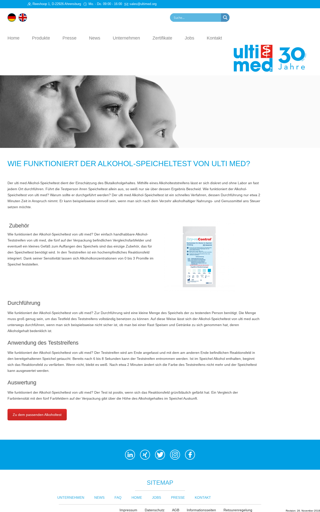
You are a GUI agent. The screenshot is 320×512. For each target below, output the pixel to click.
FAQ (118, 497)
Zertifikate (162, 38)
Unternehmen (126, 38)
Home (14, 38)
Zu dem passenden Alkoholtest (37, 415)
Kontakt (214, 38)
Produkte (41, 38)
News (94, 38)
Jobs (189, 38)
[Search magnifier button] (225, 17)
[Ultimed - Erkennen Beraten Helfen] (273, 57)
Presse (69, 38)
